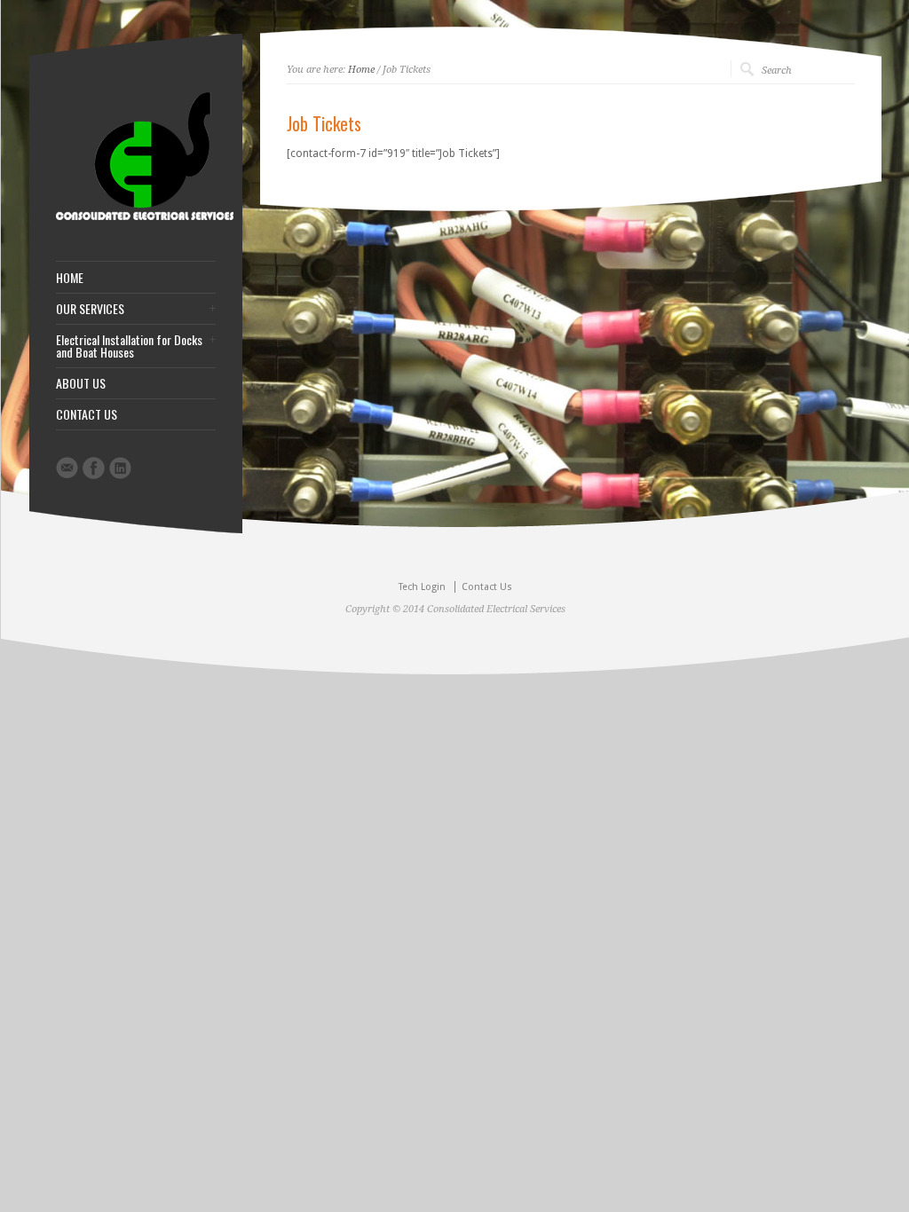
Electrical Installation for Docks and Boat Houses (129, 346)
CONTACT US (86, 414)
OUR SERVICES (90, 309)
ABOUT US (81, 383)
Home (361, 69)
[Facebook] (94, 468)
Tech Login (422, 587)
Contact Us (487, 587)
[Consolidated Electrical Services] (144, 216)
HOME (69, 278)
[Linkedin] (120, 468)
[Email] (67, 467)
